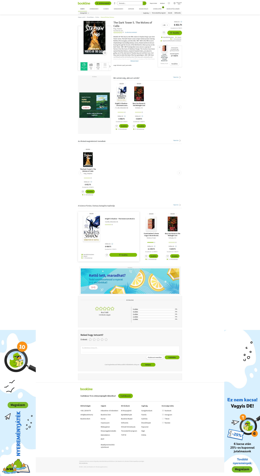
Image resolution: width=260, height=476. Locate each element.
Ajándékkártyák (126, 415)
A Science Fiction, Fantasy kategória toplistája (96, 206)
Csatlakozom (125, 396)
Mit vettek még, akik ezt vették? (126, 78)
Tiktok (167, 419)
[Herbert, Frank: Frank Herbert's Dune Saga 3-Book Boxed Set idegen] (151, 224)
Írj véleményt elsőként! (131, 32)
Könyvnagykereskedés (108, 431)
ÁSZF (102, 439)
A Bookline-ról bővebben (109, 411)
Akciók (170, 13)
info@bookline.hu (86, 415)
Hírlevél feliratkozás (128, 427)
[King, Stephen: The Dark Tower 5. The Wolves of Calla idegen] (94, 37)
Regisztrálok (153, 3)
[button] (110, 66)
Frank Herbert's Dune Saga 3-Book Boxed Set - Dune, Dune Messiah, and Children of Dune (151, 234)
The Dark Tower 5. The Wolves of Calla (88, 170)
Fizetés (143, 415)
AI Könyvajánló (104, 3)
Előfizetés (178, 13)
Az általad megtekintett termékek (92, 141)
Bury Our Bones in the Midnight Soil (139, 104)
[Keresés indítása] (144, 3)
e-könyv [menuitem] (106, 9)
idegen (122, 84)
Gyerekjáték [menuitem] (158, 8)
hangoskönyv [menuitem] (118, 9)
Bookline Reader (127, 419)
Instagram (168, 415)
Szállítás (144, 419)
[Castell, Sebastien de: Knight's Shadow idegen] (121, 93)
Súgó (143, 431)
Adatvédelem (105, 435)
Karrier (103, 419)
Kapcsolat (144, 427)
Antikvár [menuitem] (131, 9)
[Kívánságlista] (169, 3)
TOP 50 (123, 435)
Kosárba (176, 33)
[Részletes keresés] (114, 3)
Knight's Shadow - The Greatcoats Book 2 (121, 104)
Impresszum (105, 423)
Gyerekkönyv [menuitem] (94, 9)
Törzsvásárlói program (159, 13)
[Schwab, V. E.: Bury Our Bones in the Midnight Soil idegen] (139, 93)
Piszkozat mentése (154, 357)
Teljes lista (176, 77)
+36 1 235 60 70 (85, 411)
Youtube (167, 423)
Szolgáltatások (146, 411)
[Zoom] (105, 52)
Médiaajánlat (105, 427)
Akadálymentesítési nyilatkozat (108, 446)
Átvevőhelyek (146, 423)
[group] (83, 66)
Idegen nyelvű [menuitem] (143, 9)
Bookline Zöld (105, 415)
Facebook (168, 411)
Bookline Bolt (85, 419)
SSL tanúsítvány (83, 463)
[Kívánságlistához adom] (164, 32)
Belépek (162, 3)
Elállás (143, 435)
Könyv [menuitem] (82, 9)
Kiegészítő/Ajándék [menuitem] (173, 9)
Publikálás (172, 357)
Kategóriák (83, 13)
